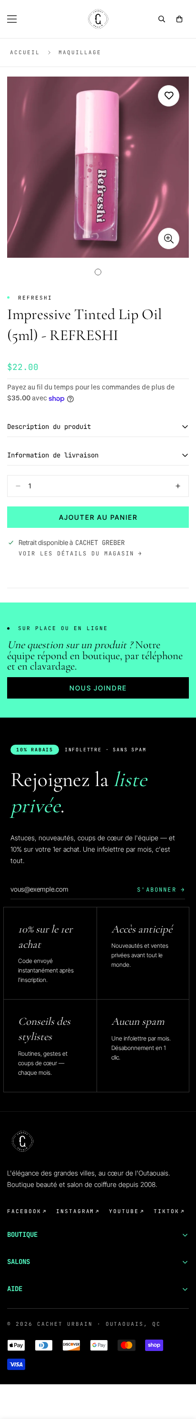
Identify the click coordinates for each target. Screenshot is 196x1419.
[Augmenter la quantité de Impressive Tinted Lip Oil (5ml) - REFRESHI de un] (177, 486)
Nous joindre (98, 688)
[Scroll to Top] (178, 1368)
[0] (179, 19)
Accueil (25, 52)
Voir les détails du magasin (76, 553)
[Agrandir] (168, 238)
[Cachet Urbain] (98, 19)
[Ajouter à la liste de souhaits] (168, 96)
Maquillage (80, 52)
